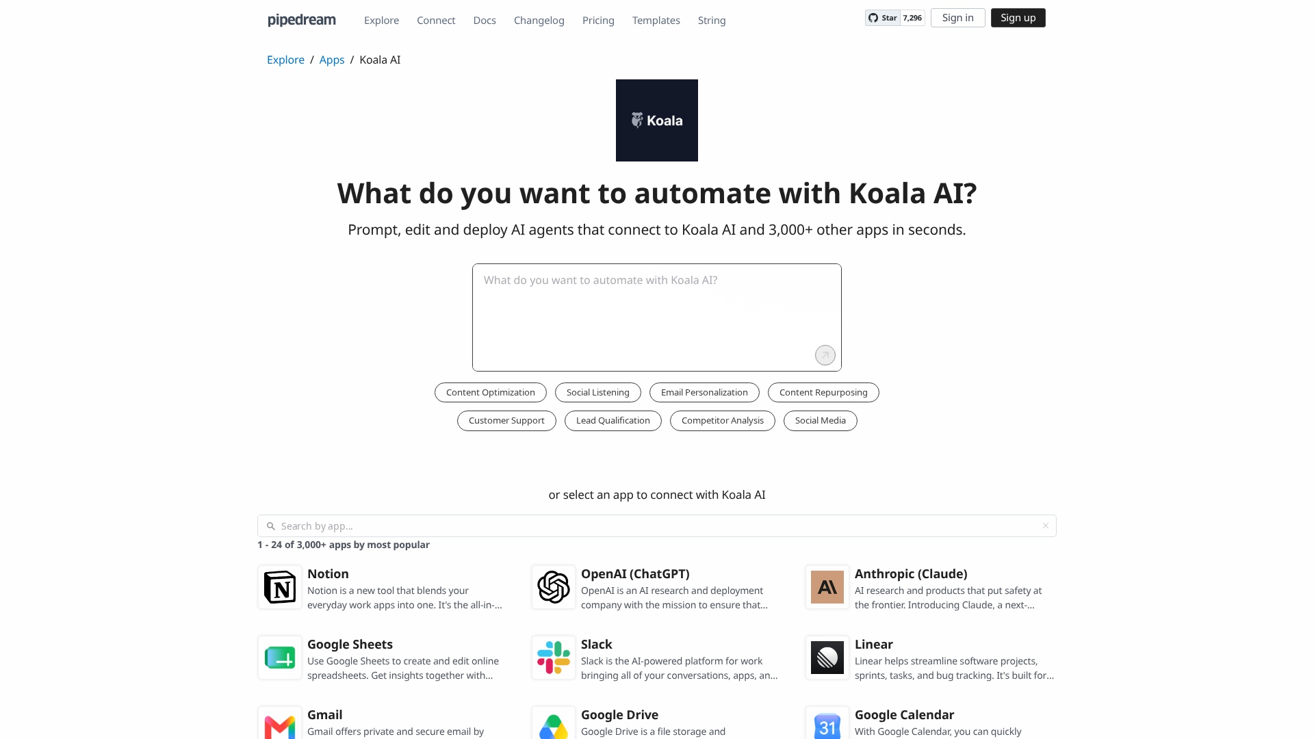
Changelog (539, 20)
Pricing (598, 20)
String (712, 20)
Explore (381, 20)
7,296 (912, 18)
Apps (332, 59)
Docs (485, 20)
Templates (656, 20)
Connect (436, 20)
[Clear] (1046, 525)
